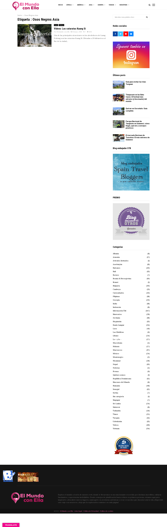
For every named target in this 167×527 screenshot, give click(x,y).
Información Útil (119, 311)
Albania (116, 253)
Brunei (115, 282)
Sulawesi (116, 407)
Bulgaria (116, 286)
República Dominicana (122, 379)
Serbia (115, 393)
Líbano (115, 336)
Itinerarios (117, 314)
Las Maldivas (118, 332)
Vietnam (116, 428)
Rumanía (116, 386)
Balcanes (116, 268)
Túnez (115, 414)
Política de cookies (106, 511)
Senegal (116, 389)
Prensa (116, 371)
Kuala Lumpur (118, 325)
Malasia (116, 346)
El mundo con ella (63, 32)
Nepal (115, 364)
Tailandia (117, 411)
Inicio (60, 5)
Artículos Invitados (120, 261)
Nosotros (123, 5)
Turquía (116, 418)
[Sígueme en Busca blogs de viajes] (28, 481)
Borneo (116, 275)
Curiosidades (118, 293)
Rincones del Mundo (121, 382)
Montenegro (118, 357)
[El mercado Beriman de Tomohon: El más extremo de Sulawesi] (118, 138)
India (115, 304)
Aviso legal (78, 511)
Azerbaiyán (117, 264)
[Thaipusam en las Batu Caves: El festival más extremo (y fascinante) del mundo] (118, 97)
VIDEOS (111, 5)
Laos (56, 25)
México (116, 353)
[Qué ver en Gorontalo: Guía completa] (118, 111)
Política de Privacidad (91, 511)
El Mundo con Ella (66, 511)
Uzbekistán (117, 421)
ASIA (90, 5)
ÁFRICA (69, 5)
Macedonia (117, 343)
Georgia (116, 300)
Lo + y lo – (117, 339)
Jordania (116, 318)
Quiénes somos (119, 375)
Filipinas (116, 296)
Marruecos (117, 350)
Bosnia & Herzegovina (122, 278)
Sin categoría (118, 396)
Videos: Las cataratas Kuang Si (70, 28)
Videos (61, 25)
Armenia (116, 257)
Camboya (117, 289)
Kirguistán (117, 321)
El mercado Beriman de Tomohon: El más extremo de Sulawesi (138, 137)
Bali (114, 271)
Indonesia (117, 307)
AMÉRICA (80, 5)
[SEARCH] (147, 17)
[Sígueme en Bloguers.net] (9, 481)
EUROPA (100, 5)
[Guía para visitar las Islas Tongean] (118, 84)
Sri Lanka (117, 403)
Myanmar (117, 361)
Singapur (116, 400)
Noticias (116, 368)
